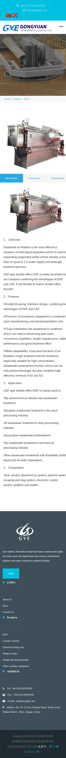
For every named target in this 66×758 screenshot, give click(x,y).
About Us (7, 599)
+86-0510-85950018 (33, 6)
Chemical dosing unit (13, 647)
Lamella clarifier (11, 641)
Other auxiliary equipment (16, 666)
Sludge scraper (10, 653)
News (5, 606)
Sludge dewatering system (16, 660)
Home (7, 99)
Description (11, 178)
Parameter (34, 178)
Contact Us (8, 612)
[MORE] (11, 578)
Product (17, 99)
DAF (26, 99)
